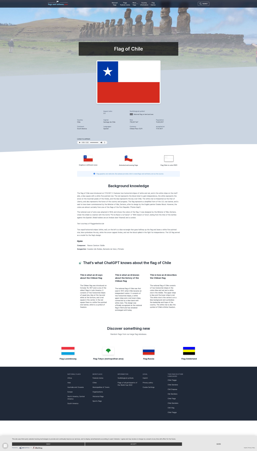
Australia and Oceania (75, 387)
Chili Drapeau (172, 389)
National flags (115, 4)
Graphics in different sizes (88, 165)
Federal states (98, 378)
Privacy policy (148, 383)
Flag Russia (148, 359)
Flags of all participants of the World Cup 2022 (127, 384)
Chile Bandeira (173, 403)
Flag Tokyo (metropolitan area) (108, 359)
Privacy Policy (251, 447)
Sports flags (97, 401)
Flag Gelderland (189, 359)
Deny (48, 444)
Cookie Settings (149, 387)
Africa (69, 378)
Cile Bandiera (172, 394)
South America (72, 403)
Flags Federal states (125, 4)
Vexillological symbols (126, 378)
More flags (134, 4)
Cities (95, 383)
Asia (69, 383)
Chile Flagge (172, 380)
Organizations (98, 392)
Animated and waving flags (128, 165)
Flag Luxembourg (68, 359)
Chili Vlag (171, 408)
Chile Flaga (172, 399)
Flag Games (153, 4)
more (219, 444)
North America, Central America (76, 397)
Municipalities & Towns (101, 387)
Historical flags (98, 396)
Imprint (145, 378)
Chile (78, 122)
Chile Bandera (173, 385)
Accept (134, 444)
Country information (144, 4)
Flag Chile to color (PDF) (169, 165)
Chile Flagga (172, 412)
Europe (70, 392)
